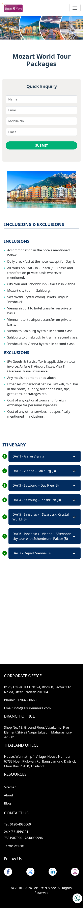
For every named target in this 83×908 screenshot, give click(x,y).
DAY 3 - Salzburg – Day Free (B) (35, 485)
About (8, 795)
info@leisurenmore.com (32, 708)
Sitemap (10, 787)
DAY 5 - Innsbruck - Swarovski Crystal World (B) (40, 516)
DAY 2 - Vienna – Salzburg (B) (34, 471)
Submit (41, 145)
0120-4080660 (26, 700)
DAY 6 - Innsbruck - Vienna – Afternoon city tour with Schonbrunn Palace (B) (41, 536)
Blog (7, 803)
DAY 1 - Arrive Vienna (28, 456)
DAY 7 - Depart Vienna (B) (31, 553)
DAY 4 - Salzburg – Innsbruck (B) (36, 500)
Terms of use (14, 846)
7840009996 (34, 838)
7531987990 (13, 838)
